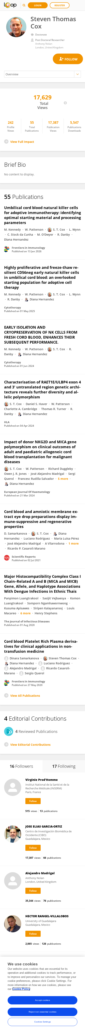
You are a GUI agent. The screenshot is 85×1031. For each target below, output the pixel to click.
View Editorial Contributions (30, 745)
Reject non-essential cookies (43, 1012)
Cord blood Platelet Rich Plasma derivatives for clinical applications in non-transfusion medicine (41, 646)
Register (59, 5)
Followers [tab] (21, 766)
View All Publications (25, 696)
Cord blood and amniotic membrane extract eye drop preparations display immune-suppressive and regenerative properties (41, 519)
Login (37, 5)
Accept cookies (42, 1000)
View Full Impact (22, 142)
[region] (42, 994)
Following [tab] (63, 766)
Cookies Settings (42, 1022)
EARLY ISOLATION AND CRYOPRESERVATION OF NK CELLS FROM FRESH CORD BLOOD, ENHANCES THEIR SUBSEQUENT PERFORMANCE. (40, 335)
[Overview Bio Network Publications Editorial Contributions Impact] (42, 74)
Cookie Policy (21, 989)
